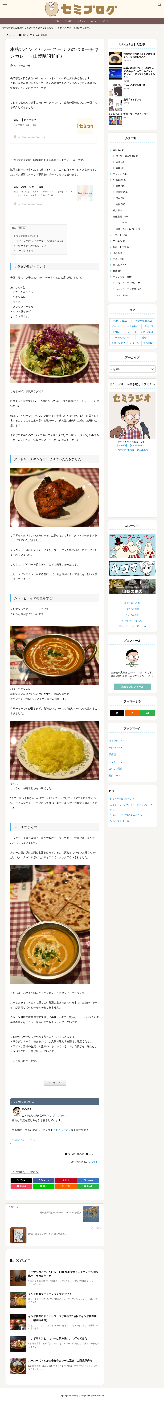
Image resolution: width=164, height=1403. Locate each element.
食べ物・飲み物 (40, 35)
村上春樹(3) (133, 326)
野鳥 (120, 186)
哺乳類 (122, 192)
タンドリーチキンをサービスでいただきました (39, 240)
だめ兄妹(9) (147, 332)
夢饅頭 (112, 754)
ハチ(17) (134, 343)
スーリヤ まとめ (23, 250)
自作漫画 (120, 216)
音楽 (117, 271)
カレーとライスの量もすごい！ (31, 245)
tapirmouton (115, 747)
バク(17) (116, 332)
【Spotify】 (122, 445)
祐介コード (114, 775)
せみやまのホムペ (118, 740)
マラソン (81, 21)
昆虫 (120, 198)
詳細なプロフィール (23, 1139)
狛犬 (118, 210)
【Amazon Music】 (125, 450)
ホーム (12, 35)
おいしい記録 (116, 768)
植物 (120, 204)
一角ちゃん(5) (122, 337)
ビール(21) (117, 326)
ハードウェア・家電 (128, 289)
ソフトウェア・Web (128, 283)
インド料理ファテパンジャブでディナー (51, 1294)
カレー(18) (130, 332)
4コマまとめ (132, 614)
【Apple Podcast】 (139, 445)
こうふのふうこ (117, 761)
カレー (92, 1153)
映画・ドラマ (122, 246)
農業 (120, 161)
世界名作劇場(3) (143, 320)
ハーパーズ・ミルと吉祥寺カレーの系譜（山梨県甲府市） (61, 1360)
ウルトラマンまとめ (132, 620)
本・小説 (120, 265)
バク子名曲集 (132, 609)
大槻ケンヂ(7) (118, 343)
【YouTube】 (142, 450)
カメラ (122, 295)
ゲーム (105, 21)
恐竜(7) (145, 337)
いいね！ (54, 1082)
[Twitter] (117, 713)
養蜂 (120, 168)
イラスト (120, 234)
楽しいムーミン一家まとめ (132, 626)
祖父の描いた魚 (132, 603)
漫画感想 (119, 252)
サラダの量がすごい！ (26, 235)
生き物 (68, 21)
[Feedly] (147, 713)
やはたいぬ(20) (120, 320)
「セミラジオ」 (62, 1130)
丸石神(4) (148, 343)
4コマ (94, 21)
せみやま (93, 1161)
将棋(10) (148, 326)
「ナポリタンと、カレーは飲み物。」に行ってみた (57, 1338)
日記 (57, 21)
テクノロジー (122, 277)
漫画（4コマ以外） (128, 228)
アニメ (118, 259)
